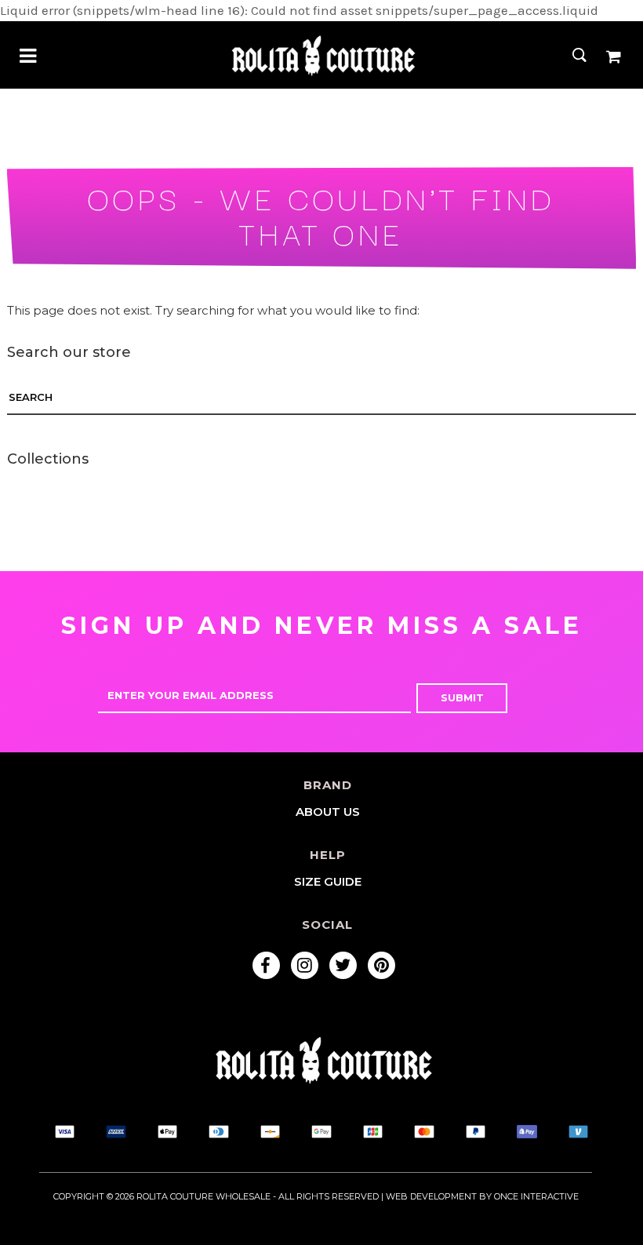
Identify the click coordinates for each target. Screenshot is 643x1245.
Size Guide (327, 881)
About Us (328, 811)
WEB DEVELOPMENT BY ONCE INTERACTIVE (482, 1196)
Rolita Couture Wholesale (203, 1196)
